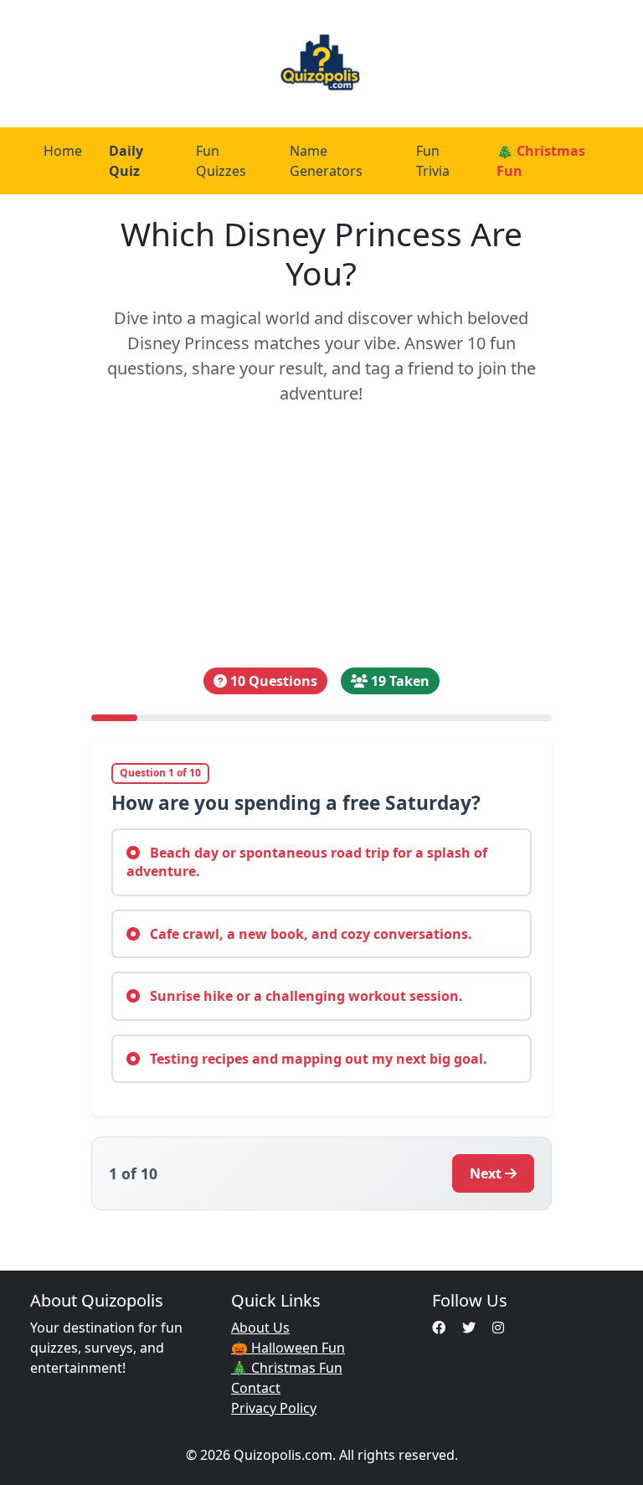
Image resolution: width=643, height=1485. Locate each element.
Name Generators (326, 161)
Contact (255, 1388)
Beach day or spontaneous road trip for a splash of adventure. (306, 861)
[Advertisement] (321, 537)
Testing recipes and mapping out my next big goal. (317, 1058)
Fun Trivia (433, 161)
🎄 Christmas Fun (540, 161)
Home (63, 151)
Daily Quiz (126, 161)
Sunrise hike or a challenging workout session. (305, 996)
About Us (260, 1327)
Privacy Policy (273, 1408)
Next (486, 1173)
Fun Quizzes (221, 161)
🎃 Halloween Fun (288, 1347)
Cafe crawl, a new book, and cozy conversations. (309, 934)
